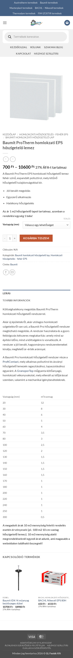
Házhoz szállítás (46, 53)
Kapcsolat (23, 53)
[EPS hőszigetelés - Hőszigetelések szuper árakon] (36, 22)
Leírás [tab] (7, 293)
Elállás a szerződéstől (37, 648)
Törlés (66, 219)
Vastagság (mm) (11, 224)
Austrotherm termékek (26, 2)
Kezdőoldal (18, 47)
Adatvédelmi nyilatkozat (36, 642)
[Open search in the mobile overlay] (36, 36)
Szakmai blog (53, 47)
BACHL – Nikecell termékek (49, 8)
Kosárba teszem (36, 238)
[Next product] (6, 159)
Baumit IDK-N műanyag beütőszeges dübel (16, 602)
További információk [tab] (16, 300)
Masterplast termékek (21, 8)
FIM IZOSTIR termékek (50, 13)
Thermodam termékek (24, 13)
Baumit (14, 264)
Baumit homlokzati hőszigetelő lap (29, 137)
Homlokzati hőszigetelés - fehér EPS (43, 134)
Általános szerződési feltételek (25, 645)
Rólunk (35, 47)
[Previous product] (12, 159)
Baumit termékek (49, 2)
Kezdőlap (9, 134)
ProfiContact (11, 361)
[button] (5, 22)
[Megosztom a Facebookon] (6, 272)
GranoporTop (25, 370)
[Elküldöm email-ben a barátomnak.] (12, 272)
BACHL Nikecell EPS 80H (52, 600)
